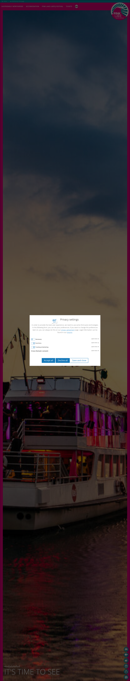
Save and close (79, 360)
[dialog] (65, 340)
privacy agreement (68, 330)
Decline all (63, 360)
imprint (69, 332)
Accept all (48, 360)
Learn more (94, 338)
